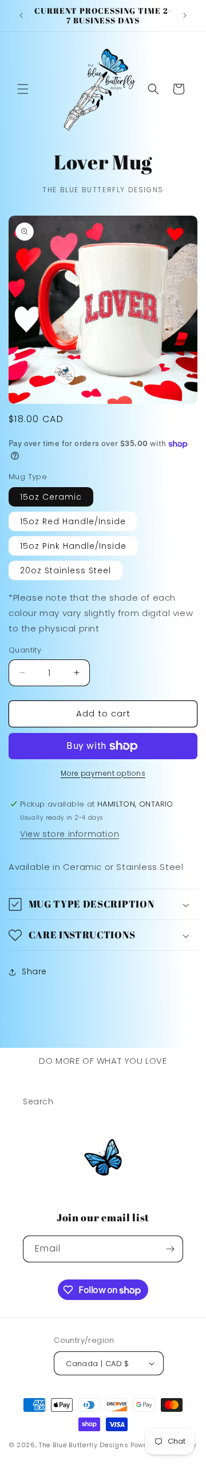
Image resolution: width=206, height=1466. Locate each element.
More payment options (103, 773)
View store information (69, 834)
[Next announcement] (184, 15)
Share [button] (34, 971)
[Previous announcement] (21, 15)
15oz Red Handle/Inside (73, 521)
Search (38, 1101)
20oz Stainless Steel (65, 570)
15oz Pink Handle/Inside (73, 546)
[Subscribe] (170, 1249)
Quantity (25, 650)
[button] (22, 89)
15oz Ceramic (51, 497)
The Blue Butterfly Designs (83, 1444)
